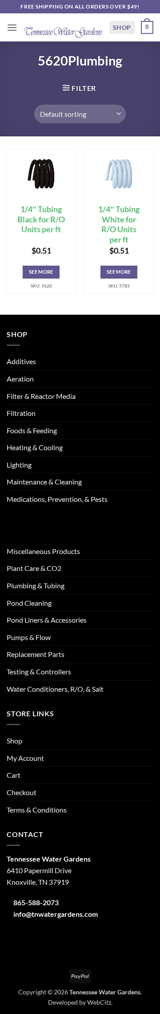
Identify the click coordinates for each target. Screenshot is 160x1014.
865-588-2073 (36, 902)
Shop (122, 27)
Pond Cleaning (29, 603)
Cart (13, 775)
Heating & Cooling (35, 447)
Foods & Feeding (32, 430)
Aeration (20, 378)
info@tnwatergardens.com (55, 914)
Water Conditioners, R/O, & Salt (55, 689)
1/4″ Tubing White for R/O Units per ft (119, 225)
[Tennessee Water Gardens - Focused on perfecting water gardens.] (63, 27)
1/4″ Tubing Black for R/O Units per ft (41, 219)
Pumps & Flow (29, 637)
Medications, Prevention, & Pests (57, 499)
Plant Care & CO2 (34, 568)
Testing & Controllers (39, 671)
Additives (21, 361)
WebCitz (99, 1002)
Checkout (21, 792)
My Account (25, 758)
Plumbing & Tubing (35, 585)
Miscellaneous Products (43, 551)
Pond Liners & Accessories (47, 620)
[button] (12, 27)
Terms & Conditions (37, 809)
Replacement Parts (35, 654)
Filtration (21, 413)
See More (41, 272)
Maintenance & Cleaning (44, 481)
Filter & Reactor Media (41, 396)
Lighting (19, 464)
